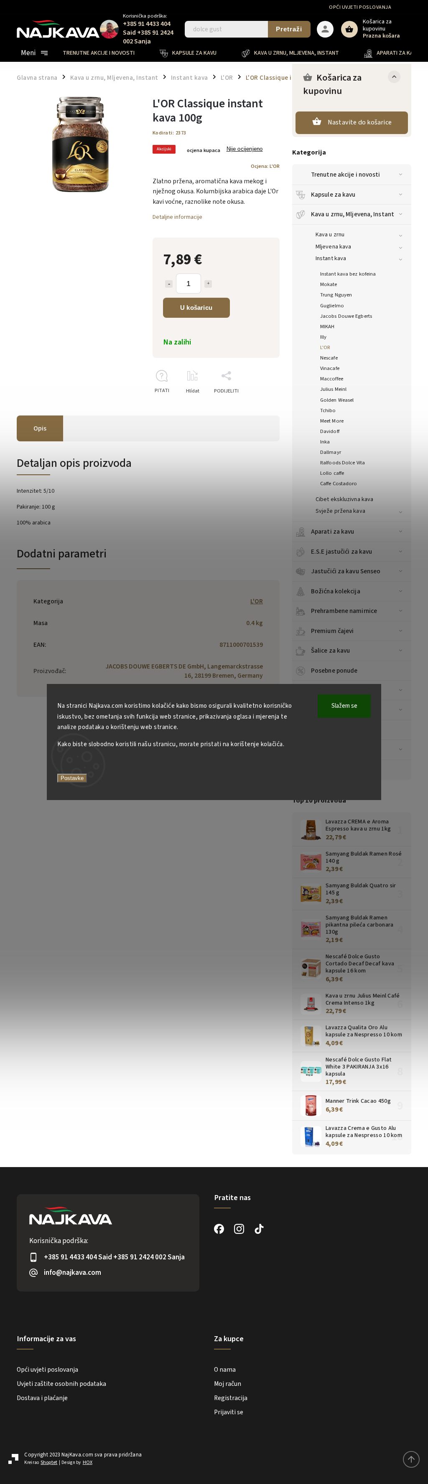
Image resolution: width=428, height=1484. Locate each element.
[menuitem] (105, 53)
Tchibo (328, 410)
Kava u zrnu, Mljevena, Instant (352, 214)
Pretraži (289, 29)
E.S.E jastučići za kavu (341, 551)
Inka (325, 442)
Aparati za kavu (332, 531)
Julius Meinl (333, 389)
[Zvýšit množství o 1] (208, 284)
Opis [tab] (39, 428)
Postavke (72, 778)
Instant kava (331, 258)
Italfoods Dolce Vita (342, 462)
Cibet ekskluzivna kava (344, 499)
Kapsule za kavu (333, 194)
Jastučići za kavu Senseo (345, 571)
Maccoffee (331, 378)
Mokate (328, 284)
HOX (87, 1462)
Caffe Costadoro (338, 483)
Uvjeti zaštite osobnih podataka (61, 1383)
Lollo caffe (332, 473)
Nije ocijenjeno (245, 149)
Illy (323, 337)
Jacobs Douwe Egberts (346, 316)
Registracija (230, 1398)
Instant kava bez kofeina (348, 274)
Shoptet (49, 1462)
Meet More (332, 421)
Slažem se (344, 705)
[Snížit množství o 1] (169, 284)
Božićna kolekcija (335, 591)
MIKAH (327, 326)
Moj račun (227, 1383)
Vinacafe (329, 368)
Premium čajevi (332, 631)
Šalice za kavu (330, 650)
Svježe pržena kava (340, 511)
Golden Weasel (337, 400)
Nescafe (329, 358)
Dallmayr (330, 452)
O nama (225, 1369)
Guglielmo (332, 305)
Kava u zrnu (330, 234)
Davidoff (329, 431)
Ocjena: (265, 166)
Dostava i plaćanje (42, 1398)
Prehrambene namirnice (344, 610)
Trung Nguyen (336, 295)
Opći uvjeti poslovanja (360, 7)
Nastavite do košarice (360, 122)
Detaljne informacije (177, 217)
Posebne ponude (334, 670)
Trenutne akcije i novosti (345, 174)
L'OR (325, 347)
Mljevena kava (333, 247)
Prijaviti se (228, 1412)
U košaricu (196, 307)
